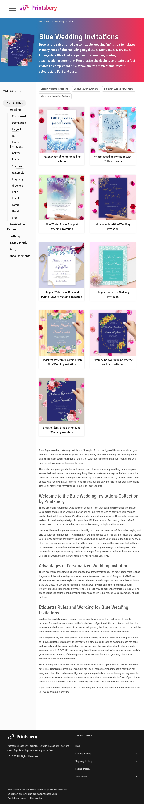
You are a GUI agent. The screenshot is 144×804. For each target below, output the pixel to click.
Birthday (14, 236)
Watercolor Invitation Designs (55, 96)
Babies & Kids (18, 243)
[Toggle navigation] (12, 8)
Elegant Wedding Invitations (54, 88)
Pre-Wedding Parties (16, 227)
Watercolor (18, 172)
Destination (19, 122)
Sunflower (18, 166)
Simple (16, 198)
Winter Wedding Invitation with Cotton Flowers (112, 159)
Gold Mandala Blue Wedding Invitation (113, 227)
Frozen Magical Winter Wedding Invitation (62, 159)
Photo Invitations (16, 144)
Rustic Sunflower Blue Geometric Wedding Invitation (113, 362)
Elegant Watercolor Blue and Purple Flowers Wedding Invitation (61, 294)
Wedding (59, 21)
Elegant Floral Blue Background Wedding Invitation (61, 430)
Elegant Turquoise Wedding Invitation (113, 294)
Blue (14, 218)
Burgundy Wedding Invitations (118, 88)
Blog (77, 746)
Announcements (19, 256)
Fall (14, 135)
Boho (15, 192)
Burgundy (17, 179)
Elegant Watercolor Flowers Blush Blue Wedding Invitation (61, 362)
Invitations (44, 21)
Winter (16, 153)
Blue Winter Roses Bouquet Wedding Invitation (61, 227)
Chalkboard (19, 116)
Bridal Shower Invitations (86, 88)
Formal (16, 205)
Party (12, 249)
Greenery (17, 185)
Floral (15, 211)
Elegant (16, 129)
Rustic (16, 159)
